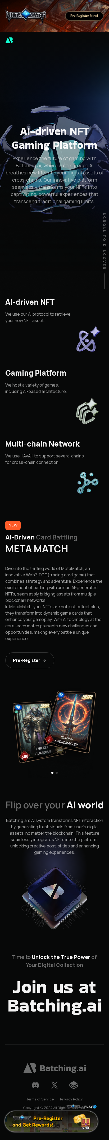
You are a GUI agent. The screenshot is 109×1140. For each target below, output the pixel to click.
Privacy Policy (71, 1099)
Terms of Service (40, 1099)
